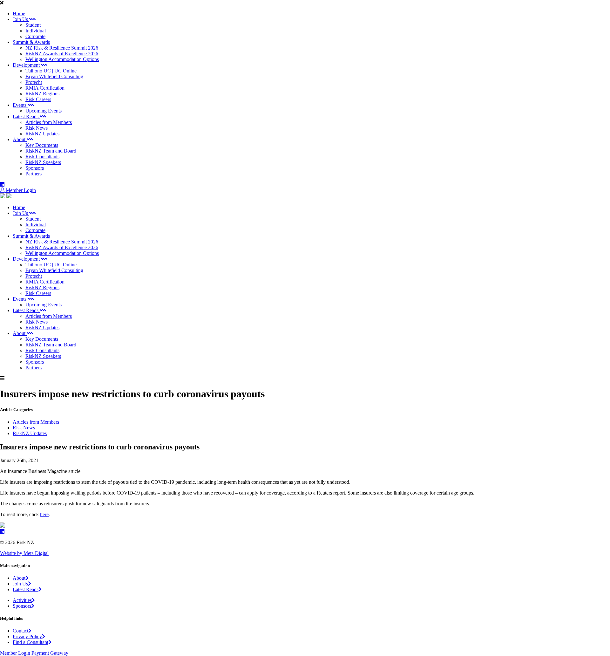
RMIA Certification (44, 88)
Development (27, 65)
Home (19, 13)
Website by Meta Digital (24, 553)
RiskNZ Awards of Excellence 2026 (61, 53)
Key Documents (41, 145)
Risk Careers (38, 99)
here (44, 514)
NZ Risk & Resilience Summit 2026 (61, 48)
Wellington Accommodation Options (62, 59)
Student (33, 25)
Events (20, 105)
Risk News (36, 128)
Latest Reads (26, 116)
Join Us (21, 19)
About (20, 139)
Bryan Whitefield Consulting (54, 76)
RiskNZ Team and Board (50, 151)
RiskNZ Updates (42, 133)
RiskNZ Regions (42, 93)
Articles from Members (48, 122)
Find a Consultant (30, 642)
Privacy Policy (27, 636)
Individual (35, 30)
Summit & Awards (31, 42)
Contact (20, 630)
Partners (33, 173)
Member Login (20, 190)
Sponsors (34, 168)
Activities (22, 600)
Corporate (35, 36)
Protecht (33, 82)
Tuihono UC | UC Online (51, 70)
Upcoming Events (43, 110)
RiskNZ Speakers (43, 162)
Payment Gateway (49, 653)
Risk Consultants (42, 156)
